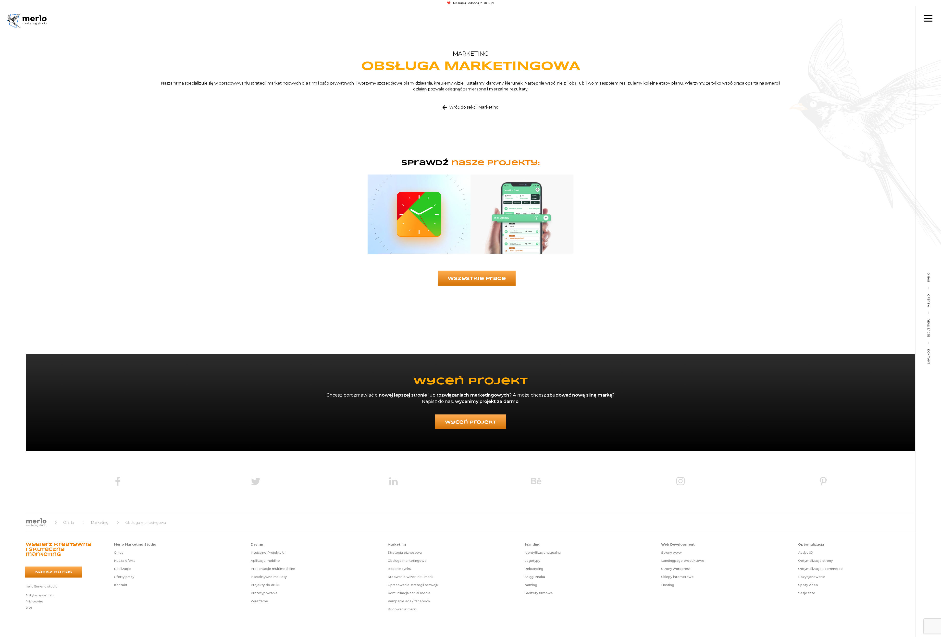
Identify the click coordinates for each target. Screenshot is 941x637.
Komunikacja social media (409, 593)
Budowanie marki (402, 609)
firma (178, 83)
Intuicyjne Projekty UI (268, 552)
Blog (29, 607)
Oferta (928, 300)
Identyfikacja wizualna (542, 552)
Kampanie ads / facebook (409, 601)
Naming (530, 585)
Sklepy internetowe (677, 577)
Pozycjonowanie (811, 577)
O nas (928, 277)
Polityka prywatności (40, 595)
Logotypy (532, 560)
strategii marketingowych (276, 83)
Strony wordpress (676, 569)
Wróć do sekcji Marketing (474, 107)
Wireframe (259, 601)
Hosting (667, 585)
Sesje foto (806, 593)
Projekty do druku (265, 585)
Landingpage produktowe (682, 560)
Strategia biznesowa (405, 552)
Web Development (678, 544)
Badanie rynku (399, 569)
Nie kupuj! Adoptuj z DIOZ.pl (473, 3)
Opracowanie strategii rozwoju (413, 585)
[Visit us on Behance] (536, 482)
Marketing (100, 522)
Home (36, 522)
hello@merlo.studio (42, 586)
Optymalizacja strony (815, 560)
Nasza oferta (125, 560)
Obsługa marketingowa (407, 560)
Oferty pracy (124, 577)
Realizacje (928, 328)
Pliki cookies (34, 601)
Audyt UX (805, 552)
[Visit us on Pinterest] (823, 482)
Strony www (671, 552)
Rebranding (533, 569)
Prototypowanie (264, 593)
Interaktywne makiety (269, 577)
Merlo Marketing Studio (14, 20)
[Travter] (521, 216)
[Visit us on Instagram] (680, 482)
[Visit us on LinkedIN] (393, 482)
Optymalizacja (811, 544)
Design (257, 544)
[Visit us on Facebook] (117, 482)
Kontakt (928, 357)
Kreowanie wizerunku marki (410, 577)
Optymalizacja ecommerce (820, 569)
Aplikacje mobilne (265, 560)
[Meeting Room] (419, 216)
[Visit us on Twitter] (255, 482)
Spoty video (808, 585)
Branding (532, 544)
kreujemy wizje (449, 83)
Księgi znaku (534, 577)
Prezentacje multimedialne (273, 569)
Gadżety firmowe (538, 593)
